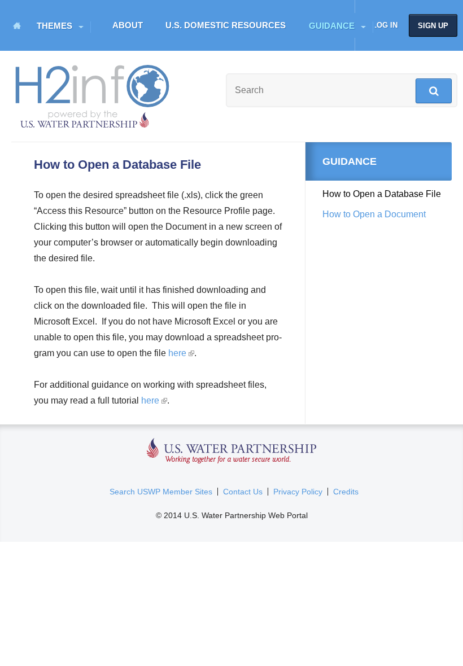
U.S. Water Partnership (231, 451)
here (180, 353)
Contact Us (243, 491)
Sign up (433, 25)
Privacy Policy (297, 491)
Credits (346, 491)
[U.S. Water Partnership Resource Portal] (93, 94)
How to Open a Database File (381, 194)
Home (17, 25)
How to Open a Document (374, 214)
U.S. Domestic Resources (225, 25)
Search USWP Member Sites (161, 491)
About (127, 25)
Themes (54, 25)
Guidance (332, 25)
